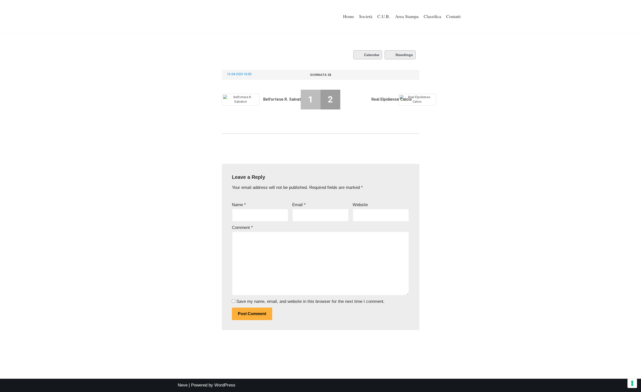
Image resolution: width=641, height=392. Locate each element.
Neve (183, 385)
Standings (404, 55)
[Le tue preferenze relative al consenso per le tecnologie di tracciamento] (632, 383)
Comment (242, 227)
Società (365, 16)
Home (348, 16)
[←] (196, 16)
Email (299, 204)
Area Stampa (407, 16)
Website (360, 204)
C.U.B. (383, 16)
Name (239, 204)
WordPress (224, 385)
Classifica (432, 16)
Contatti (453, 16)
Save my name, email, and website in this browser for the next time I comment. (310, 301)
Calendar (371, 55)
